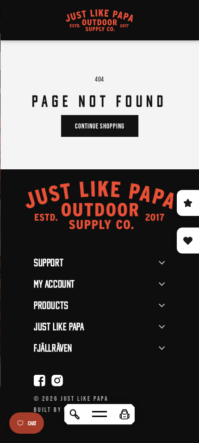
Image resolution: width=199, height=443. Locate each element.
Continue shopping (99, 126)
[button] (124, 414)
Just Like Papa (85, 398)
